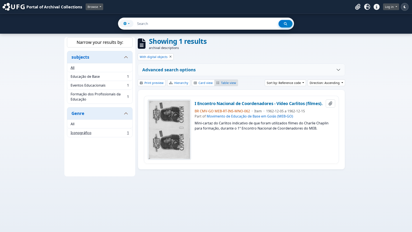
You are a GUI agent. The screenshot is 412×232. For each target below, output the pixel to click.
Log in (390, 7)
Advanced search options (169, 70)
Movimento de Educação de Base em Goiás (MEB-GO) (250, 116)
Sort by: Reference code (284, 83)
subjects (80, 57)
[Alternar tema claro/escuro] (405, 7)
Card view (205, 83)
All (72, 67)
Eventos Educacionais (99, 86)
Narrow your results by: (100, 42)
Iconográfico (99, 133)
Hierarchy (180, 83)
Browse (93, 7)
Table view (228, 83)
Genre (77, 113)
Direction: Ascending (325, 83)
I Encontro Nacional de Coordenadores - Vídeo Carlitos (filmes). (259, 103)
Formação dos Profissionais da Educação (99, 97)
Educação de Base (99, 77)
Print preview (154, 83)
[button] (357, 7)
